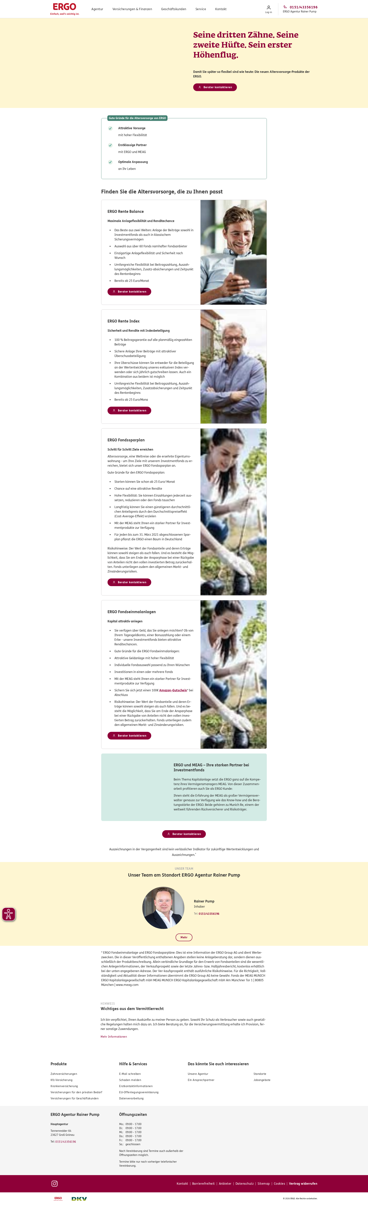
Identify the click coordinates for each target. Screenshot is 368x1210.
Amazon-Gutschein (173, 690)
